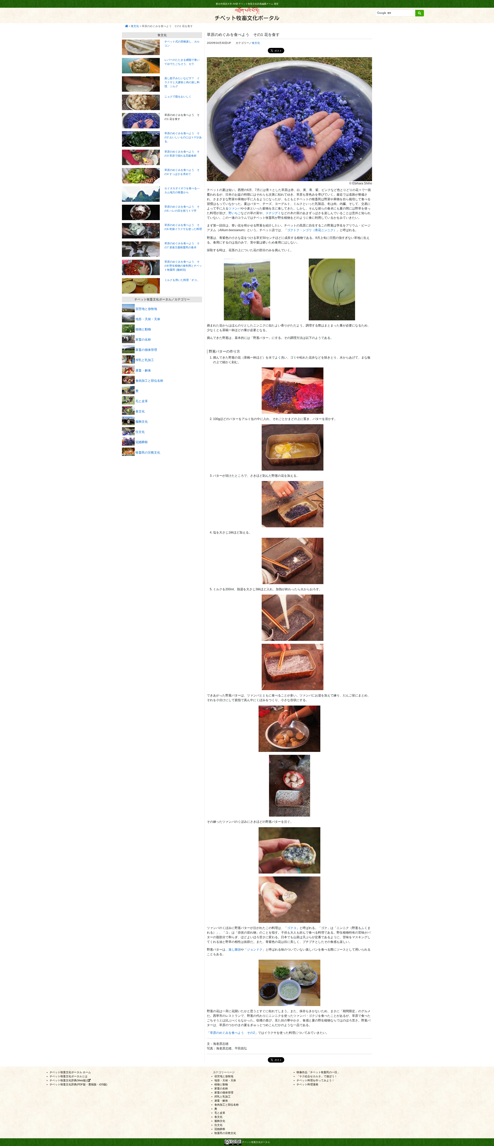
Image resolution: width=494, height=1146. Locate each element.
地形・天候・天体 (147, 319)
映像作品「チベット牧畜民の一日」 (318, 1072)
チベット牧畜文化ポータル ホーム (70, 1072)
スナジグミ (273, 213)
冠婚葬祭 (141, 442)
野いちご (234, 213)
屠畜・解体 (143, 370)
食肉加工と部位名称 (149, 380)
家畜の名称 (143, 339)
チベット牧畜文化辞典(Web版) (69, 1080)
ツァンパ (234, 208)
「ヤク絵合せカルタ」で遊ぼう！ (317, 1076)
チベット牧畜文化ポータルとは (68, 1076)
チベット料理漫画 (307, 1084)
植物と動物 (143, 329)
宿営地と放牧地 (146, 308)
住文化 (140, 431)
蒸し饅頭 (234, 949)
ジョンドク (254, 949)
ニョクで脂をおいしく (177, 96)
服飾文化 (141, 421)
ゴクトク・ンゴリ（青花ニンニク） (312, 230)
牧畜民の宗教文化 (147, 452)
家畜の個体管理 (146, 349)
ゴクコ (291, 928)
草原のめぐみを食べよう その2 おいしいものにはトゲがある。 (183, 137)
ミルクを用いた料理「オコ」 (182, 280)
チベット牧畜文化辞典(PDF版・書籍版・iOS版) (78, 1084)
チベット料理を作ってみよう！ (315, 1080)
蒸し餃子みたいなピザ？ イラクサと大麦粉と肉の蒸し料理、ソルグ (182, 82)
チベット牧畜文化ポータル (247, 18)
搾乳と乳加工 (144, 360)
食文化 (135, 26)
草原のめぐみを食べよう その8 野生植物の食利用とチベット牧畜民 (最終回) (183, 265)
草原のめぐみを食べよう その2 (232, 1032)
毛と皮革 (141, 401)
